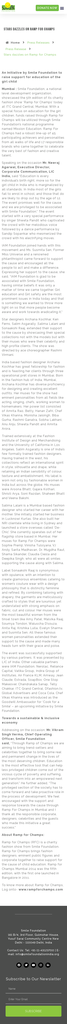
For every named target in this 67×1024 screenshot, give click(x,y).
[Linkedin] (48, 965)
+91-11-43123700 (42, 950)
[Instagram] (40, 965)
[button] (62, 8)
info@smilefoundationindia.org (37, 954)
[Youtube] (33, 965)
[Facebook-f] (19, 965)
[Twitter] (26, 965)
